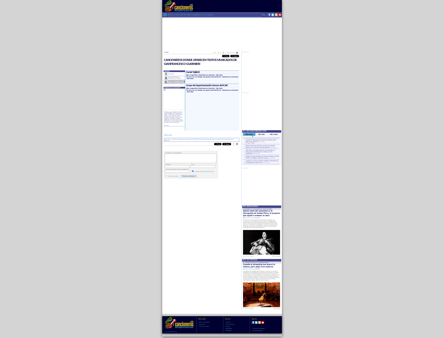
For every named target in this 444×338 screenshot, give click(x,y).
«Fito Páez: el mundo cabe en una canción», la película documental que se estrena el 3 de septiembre (260, 151)
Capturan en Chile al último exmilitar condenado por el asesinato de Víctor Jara (262, 161)
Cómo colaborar (230, 324)
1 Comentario (276, 256)
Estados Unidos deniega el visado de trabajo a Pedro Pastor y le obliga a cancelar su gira (262, 157)
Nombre (168, 164)
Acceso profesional (257, 330)
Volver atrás (168, 135)
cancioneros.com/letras (258, 328)
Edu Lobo (219, 75)
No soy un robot (173, 176)
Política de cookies (204, 326)
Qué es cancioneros (204, 322)
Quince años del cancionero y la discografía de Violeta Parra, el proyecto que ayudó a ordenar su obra (261, 213)
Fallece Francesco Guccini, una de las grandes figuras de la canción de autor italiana (260, 146)
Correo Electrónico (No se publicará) (176, 169)
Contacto (228, 322)
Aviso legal (202, 324)
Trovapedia (171, 73)
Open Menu (165, 14)
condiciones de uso (208, 171)
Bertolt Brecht (216, 77)
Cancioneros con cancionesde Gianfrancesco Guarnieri (175, 81)
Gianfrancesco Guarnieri (207, 75)
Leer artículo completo (248, 256)
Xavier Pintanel (249, 217)
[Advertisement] (222, 33)
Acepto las (204, 171)
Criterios (228, 326)
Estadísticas (229, 328)
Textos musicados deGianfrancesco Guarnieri (174, 77)
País (192, 164)
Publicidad (228, 330)
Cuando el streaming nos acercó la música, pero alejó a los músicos (259, 265)
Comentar (232, 52)
